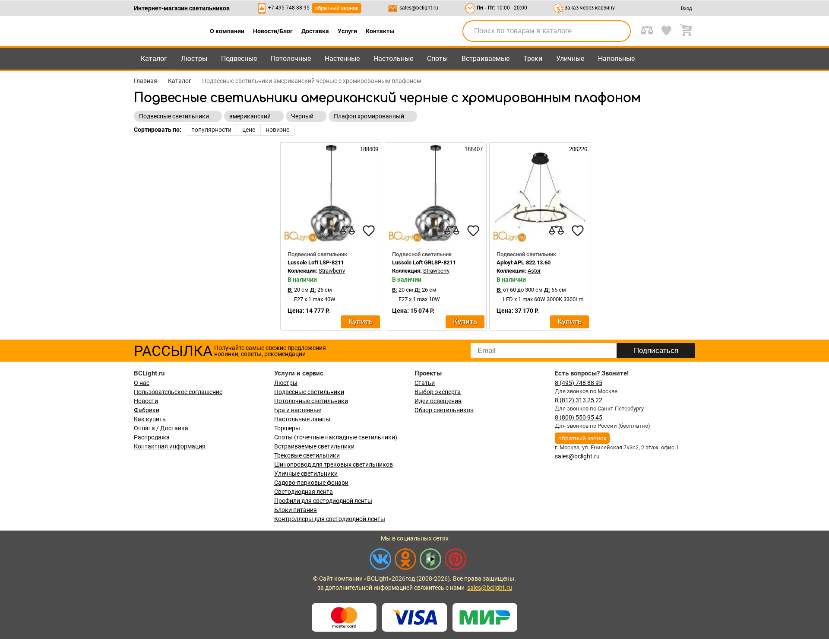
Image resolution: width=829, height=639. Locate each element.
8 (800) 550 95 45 (578, 417)
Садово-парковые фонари (311, 482)
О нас (141, 382)
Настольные (393, 58)
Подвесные (239, 58)
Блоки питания (295, 509)
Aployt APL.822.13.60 (524, 262)
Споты (437, 58)
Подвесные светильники (309, 391)
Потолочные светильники (311, 400)
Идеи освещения (438, 400)
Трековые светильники (307, 455)
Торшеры (287, 428)
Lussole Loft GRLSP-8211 (424, 262)
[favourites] (368, 230)
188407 (473, 149)
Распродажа (152, 437)
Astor (534, 270)
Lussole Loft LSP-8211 (316, 262)
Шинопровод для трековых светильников (333, 464)
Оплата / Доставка (161, 428)
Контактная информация (170, 446)
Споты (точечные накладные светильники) (335, 437)
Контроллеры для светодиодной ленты (329, 518)
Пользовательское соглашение (178, 391)
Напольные (616, 58)
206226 (577, 149)
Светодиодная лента (303, 491)
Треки (532, 58)
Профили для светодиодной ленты (323, 500)
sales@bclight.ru (418, 8)
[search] (619, 31)
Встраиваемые (485, 58)
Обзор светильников (444, 410)
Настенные (342, 58)
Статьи (424, 382)
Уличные (570, 58)
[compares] (347, 230)
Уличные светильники (306, 473)
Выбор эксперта (437, 391)
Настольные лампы (302, 419)
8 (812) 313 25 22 (578, 400)
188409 (368, 149)
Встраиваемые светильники (314, 446)
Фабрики (146, 410)
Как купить (150, 419)
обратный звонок (336, 8)
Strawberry (332, 270)
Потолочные (291, 58)
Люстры (194, 58)
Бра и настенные (297, 410)
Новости (146, 400)
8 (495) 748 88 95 (578, 382)
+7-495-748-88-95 (289, 8)
